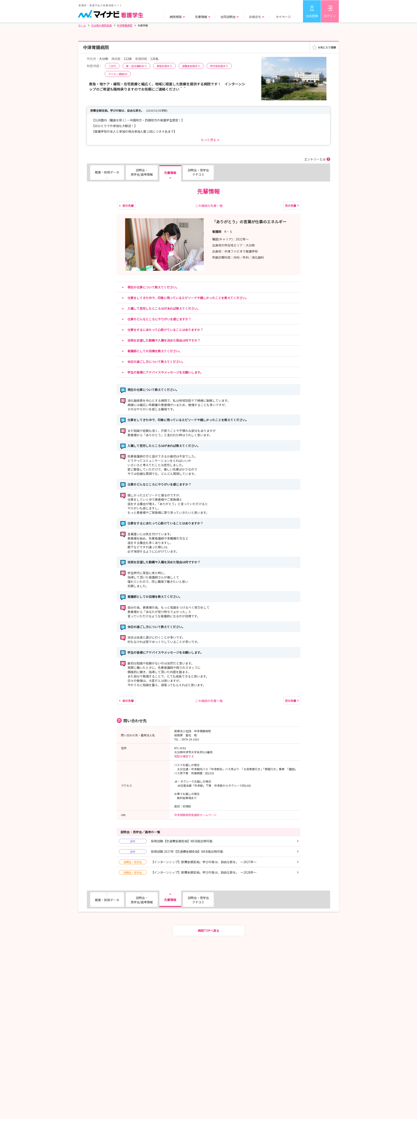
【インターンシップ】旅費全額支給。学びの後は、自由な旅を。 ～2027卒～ (190, 862)
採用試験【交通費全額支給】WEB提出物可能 (171, 841)
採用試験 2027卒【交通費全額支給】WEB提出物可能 (176, 851)
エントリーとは (315, 159)
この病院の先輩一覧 (209, 205)
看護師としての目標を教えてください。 (154, 351)
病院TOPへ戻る (208, 930)
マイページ (283, 17)
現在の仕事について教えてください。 (153, 287)
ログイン (330, 16)
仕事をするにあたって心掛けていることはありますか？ (165, 329)
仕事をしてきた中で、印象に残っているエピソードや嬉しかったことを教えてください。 (187, 298)
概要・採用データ (107, 172)
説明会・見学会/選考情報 (142, 172)
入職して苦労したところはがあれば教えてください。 (163, 308)
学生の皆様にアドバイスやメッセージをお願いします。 (165, 372)
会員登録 (312, 16)
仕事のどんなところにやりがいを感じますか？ (159, 319)
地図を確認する (184, 756)
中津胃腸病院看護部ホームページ (195, 815)
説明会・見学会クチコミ (198, 172)
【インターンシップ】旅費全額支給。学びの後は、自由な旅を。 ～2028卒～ (190, 872)
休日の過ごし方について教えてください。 (156, 361)
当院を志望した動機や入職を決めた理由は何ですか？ (163, 340)
